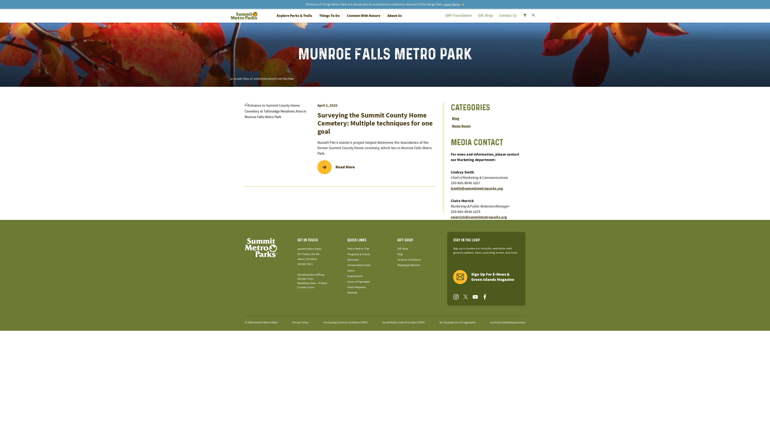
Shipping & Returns (408, 265)
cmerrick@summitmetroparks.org (479, 217)
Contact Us (508, 15)
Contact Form (305, 287)
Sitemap (352, 292)
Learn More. (452, 4)
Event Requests (356, 287)
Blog (455, 118)
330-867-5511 (305, 264)
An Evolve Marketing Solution (507, 322)
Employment (355, 276)
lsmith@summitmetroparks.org (477, 188)
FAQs (400, 254)
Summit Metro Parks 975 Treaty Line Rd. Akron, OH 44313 (309, 254)
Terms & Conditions (409, 260)
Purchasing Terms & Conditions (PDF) (345, 322)
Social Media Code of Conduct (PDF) (403, 322)
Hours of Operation (358, 282)
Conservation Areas (359, 265)
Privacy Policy (300, 322)
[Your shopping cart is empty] (524, 15)
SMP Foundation (458, 15)
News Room (461, 126)
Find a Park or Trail (358, 249)
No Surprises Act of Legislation (458, 322)
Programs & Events (358, 254)
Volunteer (353, 260)
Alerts (350, 271)
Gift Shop (485, 15)
